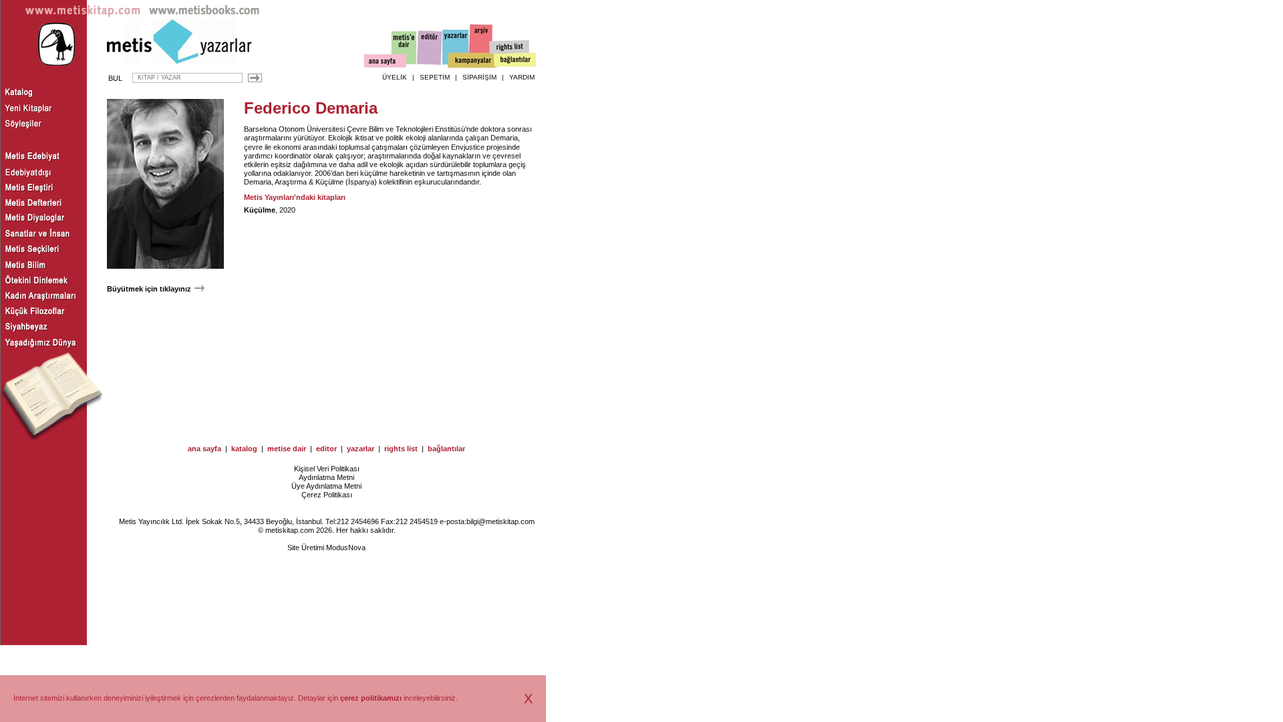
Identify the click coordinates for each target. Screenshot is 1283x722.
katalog (244, 449)
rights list (401, 449)
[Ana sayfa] (385, 62)
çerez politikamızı (371, 698)
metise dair (286, 449)
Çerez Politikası (326, 495)
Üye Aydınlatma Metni (326, 486)
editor (326, 449)
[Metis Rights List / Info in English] (510, 47)
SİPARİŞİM (479, 77)
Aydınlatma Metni (326, 477)
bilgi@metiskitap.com (500, 521)
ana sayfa (204, 449)
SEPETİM (435, 77)
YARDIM (522, 77)
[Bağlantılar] (515, 61)
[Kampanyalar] (472, 60)
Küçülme (259, 210)
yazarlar (360, 449)
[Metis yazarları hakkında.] (455, 47)
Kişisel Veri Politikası (327, 469)
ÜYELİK (394, 77)
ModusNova (346, 548)
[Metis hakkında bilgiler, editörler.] (404, 48)
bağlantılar (446, 449)
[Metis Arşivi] (481, 44)
